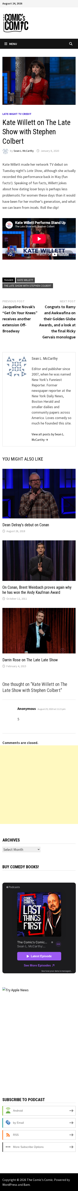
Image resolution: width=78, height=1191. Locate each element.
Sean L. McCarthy (24, 151)
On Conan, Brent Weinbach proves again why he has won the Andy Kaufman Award (36, 590)
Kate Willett (25, 280)
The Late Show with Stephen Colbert (27, 285)
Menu (13, 44)
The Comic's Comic (40, 1180)
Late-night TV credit (16, 114)
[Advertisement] (39, 784)
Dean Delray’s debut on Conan (25, 524)
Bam (26, 1185)
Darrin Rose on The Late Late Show (30, 659)
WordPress (9, 1185)
